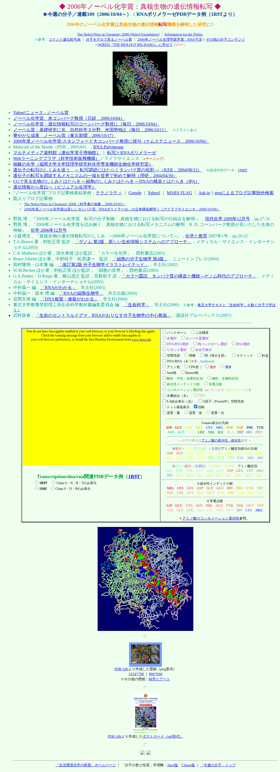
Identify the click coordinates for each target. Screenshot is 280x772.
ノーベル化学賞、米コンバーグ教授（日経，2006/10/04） (69, 118)
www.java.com (141, 339)
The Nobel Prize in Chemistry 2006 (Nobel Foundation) (118, 34)
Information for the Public (184, 34)
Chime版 (188, 765)
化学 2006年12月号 (49, 230)
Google (135, 192)
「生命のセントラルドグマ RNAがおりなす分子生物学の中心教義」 (103, 315)
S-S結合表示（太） (180, 401)
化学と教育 (196, 236)
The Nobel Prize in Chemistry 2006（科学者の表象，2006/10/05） (75, 204)
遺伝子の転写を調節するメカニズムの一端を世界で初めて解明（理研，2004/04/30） (95, 175)
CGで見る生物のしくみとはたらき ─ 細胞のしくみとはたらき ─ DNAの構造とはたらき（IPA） (106, 181)
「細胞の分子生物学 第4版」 (140, 259)
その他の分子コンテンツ (225, 39)
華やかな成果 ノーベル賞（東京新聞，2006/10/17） (64, 135)
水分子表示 (203, 350)
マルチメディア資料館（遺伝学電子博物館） (57, 152)
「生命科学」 (137, 304)
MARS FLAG (179, 192)
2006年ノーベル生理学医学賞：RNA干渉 (169, 39)
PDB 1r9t (121, 669)
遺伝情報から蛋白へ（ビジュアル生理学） (54, 187)
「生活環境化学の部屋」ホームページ (86, 765)
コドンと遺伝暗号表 (65, 39)
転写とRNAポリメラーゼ (131, 152)
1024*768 (136, 674)
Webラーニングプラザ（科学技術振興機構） (56, 158)
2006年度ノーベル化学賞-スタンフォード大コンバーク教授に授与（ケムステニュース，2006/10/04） (111, 141)
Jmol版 (172, 765)
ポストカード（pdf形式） (163, 736)
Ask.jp (204, 192)
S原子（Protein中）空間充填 (223, 401)
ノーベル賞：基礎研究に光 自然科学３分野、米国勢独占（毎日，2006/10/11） (90, 129)
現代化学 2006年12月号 (227, 218)
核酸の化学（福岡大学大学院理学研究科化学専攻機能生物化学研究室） (83, 164)
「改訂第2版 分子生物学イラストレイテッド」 (103, 264)
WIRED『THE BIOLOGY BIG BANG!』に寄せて (135, 45)
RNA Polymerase (108, 147)
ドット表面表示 (178, 407)
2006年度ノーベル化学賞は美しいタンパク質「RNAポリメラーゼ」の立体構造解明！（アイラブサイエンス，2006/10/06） (122, 209)
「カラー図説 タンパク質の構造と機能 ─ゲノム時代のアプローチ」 (189, 276)
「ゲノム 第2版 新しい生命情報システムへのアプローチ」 (133, 241)
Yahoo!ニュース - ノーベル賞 (41, 112)
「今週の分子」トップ (218, 765)
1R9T (134, 476)
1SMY (242, 170)
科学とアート (159, 679)
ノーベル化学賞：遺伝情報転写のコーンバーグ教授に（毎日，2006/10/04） (86, 124)
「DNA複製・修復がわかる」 (69, 299)
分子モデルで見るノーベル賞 (109, 39)
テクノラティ (109, 192)
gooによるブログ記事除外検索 (244, 192)
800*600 (155, 674)
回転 (201, 407)
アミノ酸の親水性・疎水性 (221, 440)
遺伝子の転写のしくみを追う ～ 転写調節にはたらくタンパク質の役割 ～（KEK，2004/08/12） (107, 170)
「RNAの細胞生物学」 (81, 293)
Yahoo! (154, 192)
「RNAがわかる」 (58, 287)
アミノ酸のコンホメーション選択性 (210, 518)
